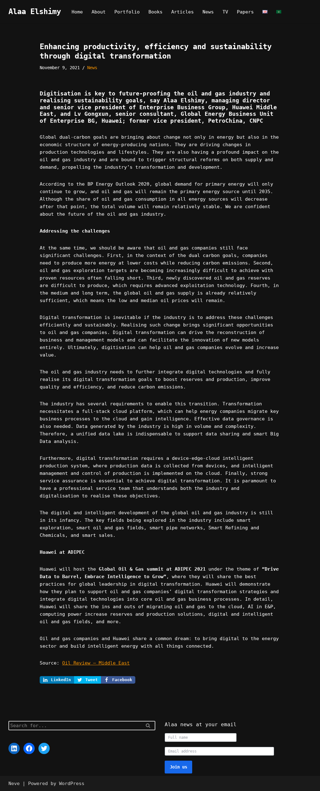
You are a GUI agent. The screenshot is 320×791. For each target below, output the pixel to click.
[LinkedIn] (14, 748)
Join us (178, 766)
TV (225, 12)
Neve (14, 783)
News (208, 12)
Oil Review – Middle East (96, 663)
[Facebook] (29, 748)
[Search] (148, 725)
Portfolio (127, 12)
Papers (245, 12)
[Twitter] (44, 748)
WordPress (71, 783)
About (99, 12)
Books (155, 12)
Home (77, 12)
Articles (182, 12)
